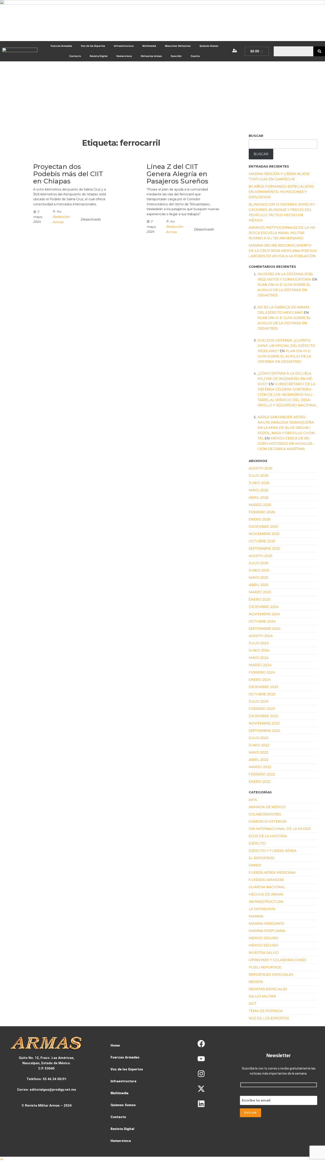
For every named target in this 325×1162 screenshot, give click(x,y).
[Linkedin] (201, 1103)
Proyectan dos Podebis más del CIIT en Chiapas (68, 173)
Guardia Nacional (267, 887)
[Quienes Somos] (133, 1105)
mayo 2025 (258, 577)
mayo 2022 (258, 752)
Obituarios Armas (151, 56)
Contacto (75, 56)
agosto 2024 (261, 636)
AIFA (253, 800)
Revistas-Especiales (268, 989)
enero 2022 (259, 781)
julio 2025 (258, 563)
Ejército (257, 843)
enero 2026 (259, 519)
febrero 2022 (262, 774)
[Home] (133, 1045)
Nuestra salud (264, 953)
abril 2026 (258, 497)
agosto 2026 (260, 468)
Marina (256, 916)
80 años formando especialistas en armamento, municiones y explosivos (281, 191)
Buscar (256, 136)
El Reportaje (261, 858)
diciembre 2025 (263, 526)
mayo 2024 (258, 658)
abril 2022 (258, 760)
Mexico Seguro (263, 938)
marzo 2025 (260, 592)
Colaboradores (265, 814)
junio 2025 (259, 570)
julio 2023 (258, 701)
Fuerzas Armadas (61, 46)
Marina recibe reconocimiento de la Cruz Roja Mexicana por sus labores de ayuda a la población (283, 250)
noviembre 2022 (264, 723)
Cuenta (195, 56)
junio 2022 (259, 745)
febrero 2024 (262, 672)
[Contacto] (133, 1117)
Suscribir (176, 56)
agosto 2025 (260, 556)
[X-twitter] (201, 1088)
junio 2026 (259, 483)
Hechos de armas (266, 894)
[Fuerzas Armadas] (133, 1057)
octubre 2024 (262, 621)
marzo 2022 (260, 767)
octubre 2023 (262, 694)
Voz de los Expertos (93, 46)
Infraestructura (124, 46)
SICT (252, 1004)
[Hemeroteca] (133, 1140)
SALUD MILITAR (262, 996)
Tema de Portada (266, 1011)
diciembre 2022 (263, 716)
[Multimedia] (133, 1093)
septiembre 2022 (264, 730)
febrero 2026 (262, 512)
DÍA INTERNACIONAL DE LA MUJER (279, 829)
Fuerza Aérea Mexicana (272, 872)
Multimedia (149, 46)
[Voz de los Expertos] (133, 1069)
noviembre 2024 (264, 614)
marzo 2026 (260, 505)
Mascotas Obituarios (178, 46)
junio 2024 (259, 650)
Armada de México (267, 807)
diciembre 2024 (263, 607)
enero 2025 (259, 599)
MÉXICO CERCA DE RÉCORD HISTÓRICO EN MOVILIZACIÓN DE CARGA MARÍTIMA (286, 443)
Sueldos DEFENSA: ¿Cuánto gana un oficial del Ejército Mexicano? (286, 345)
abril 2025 (258, 585)
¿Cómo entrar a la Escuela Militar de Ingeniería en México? (285, 378)
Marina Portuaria (267, 931)
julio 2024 (259, 643)
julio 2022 (258, 738)
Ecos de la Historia (268, 836)
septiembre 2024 (264, 628)
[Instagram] (201, 1073)
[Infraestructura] (133, 1081)
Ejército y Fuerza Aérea (272, 851)
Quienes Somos (208, 46)
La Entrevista (262, 909)
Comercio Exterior (268, 821)
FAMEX (255, 865)
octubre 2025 (262, 541)
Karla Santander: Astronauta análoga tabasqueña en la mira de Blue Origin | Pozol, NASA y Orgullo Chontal (287, 427)
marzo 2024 (260, 665)
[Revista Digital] (133, 1129)
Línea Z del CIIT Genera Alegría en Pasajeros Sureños (177, 173)
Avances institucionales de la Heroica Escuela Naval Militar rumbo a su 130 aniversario (282, 232)
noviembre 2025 (264, 534)
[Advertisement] (162, 94)
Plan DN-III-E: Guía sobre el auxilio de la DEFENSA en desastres (284, 290)
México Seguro (263, 945)
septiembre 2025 (264, 548)
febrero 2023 (262, 709)
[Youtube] (201, 1058)
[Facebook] (201, 1043)
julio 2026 (258, 475)
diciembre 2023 (263, 687)
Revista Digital (98, 56)
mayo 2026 (258, 490)
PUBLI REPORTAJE (265, 967)
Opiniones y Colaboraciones (277, 960)
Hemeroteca (124, 56)
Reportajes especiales (271, 974)
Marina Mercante (266, 923)
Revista (256, 982)
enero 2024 (260, 679)
